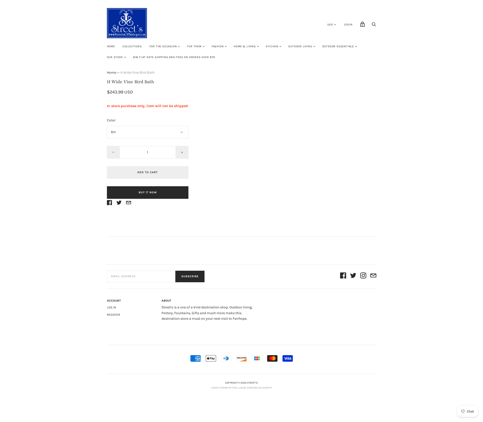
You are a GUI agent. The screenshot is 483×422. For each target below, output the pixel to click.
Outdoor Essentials (338, 46)
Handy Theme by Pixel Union (228, 387)
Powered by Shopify (259, 387)
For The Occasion (163, 46)
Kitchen (272, 46)
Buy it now (148, 192)
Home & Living (245, 46)
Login (348, 24)
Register (113, 314)
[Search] (373, 26)
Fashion (218, 46)
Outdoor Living (300, 46)
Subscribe (189, 276)
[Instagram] (363, 276)
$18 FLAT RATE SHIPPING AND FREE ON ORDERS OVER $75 (174, 57)
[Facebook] (343, 276)
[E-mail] (373, 276)
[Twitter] (353, 276)
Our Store (115, 57)
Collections (132, 46)
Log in (111, 307)
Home (111, 46)
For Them (194, 46)
